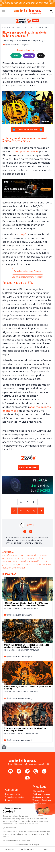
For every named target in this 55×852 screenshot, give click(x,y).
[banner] (27, 188)
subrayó (21, 234)
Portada (6, 28)
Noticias (16, 28)
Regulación (26, 44)
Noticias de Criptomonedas (34, 28)
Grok (41, 55)
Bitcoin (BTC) (27, 615)
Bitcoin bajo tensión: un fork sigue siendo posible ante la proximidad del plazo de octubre (26, 646)
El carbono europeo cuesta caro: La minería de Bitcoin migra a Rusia (25, 729)
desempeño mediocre (25, 151)
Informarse (15, 44)
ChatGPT (16, 55)
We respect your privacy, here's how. (17, 841)
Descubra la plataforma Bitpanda (27, 271)
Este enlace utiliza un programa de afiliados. (27, 277)
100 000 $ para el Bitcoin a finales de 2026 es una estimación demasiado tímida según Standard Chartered (26, 604)
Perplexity (29, 55)
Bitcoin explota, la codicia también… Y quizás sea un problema (27, 688)
